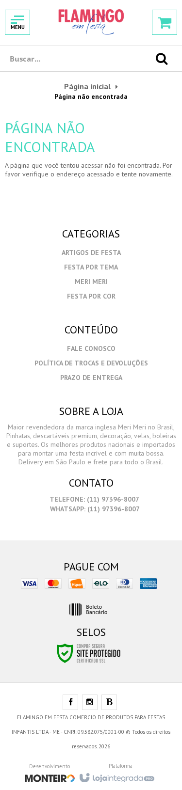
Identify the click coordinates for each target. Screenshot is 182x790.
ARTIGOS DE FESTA (91, 252)
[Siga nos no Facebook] (70, 702)
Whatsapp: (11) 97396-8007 (94, 509)
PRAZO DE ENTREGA (91, 377)
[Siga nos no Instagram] (90, 702)
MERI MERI (91, 281)
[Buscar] (161, 58)
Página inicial (87, 86)
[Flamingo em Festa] (91, 22)
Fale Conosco (91, 348)
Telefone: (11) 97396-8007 (93, 499)
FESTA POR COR (91, 296)
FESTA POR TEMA (91, 267)
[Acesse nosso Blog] (109, 702)
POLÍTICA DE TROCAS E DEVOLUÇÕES (91, 363)
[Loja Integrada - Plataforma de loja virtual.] (116, 775)
